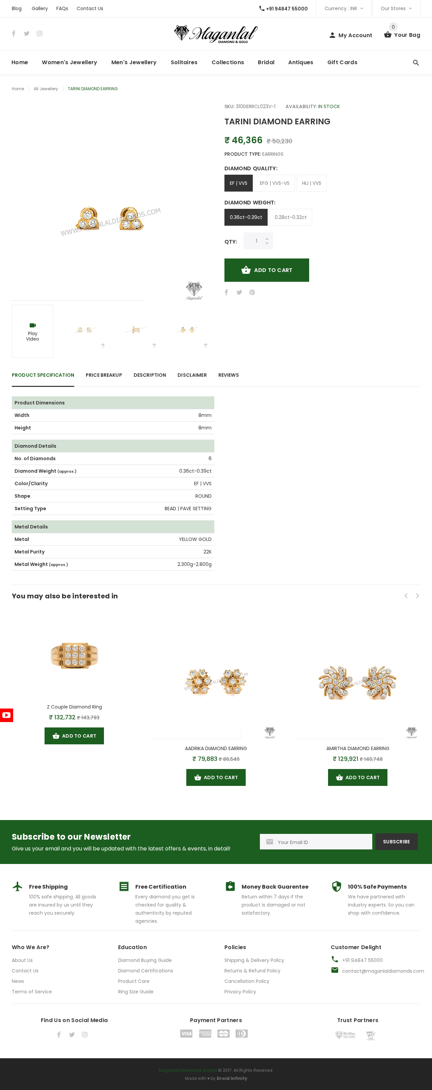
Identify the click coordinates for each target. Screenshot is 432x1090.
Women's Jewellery (69, 62)
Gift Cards (342, 62)
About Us (22, 960)
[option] (33, 331)
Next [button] (199, 331)
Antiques (301, 62)
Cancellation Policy (246, 981)
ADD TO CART (273, 270)
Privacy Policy (240, 991)
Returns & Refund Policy (252, 970)
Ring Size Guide (136, 991)
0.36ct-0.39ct (246, 217)
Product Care (134, 981)
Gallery (40, 8)
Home (19, 62)
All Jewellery (46, 89)
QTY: (230, 242)
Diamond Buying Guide (145, 960)
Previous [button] (20, 331)
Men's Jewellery (134, 62)
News (18, 981)
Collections (228, 62)
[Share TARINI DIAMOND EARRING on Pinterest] (252, 292)
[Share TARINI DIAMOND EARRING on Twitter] (239, 292)
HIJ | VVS (311, 183)
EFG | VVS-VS (275, 183)
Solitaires (184, 62)
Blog (17, 8)
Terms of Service (32, 991)
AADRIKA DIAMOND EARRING (216, 748)
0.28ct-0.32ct (291, 217)
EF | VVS (238, 183)
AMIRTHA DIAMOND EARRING (357, 748)
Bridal (266, 62)
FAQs (62, 8)
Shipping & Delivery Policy (254, 960)
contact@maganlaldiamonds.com (383, 971)
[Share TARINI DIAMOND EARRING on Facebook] (227, 292)
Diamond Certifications (145, 970)
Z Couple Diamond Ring (74, 706)
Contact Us (90, 8)
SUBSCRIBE (396, 841)
